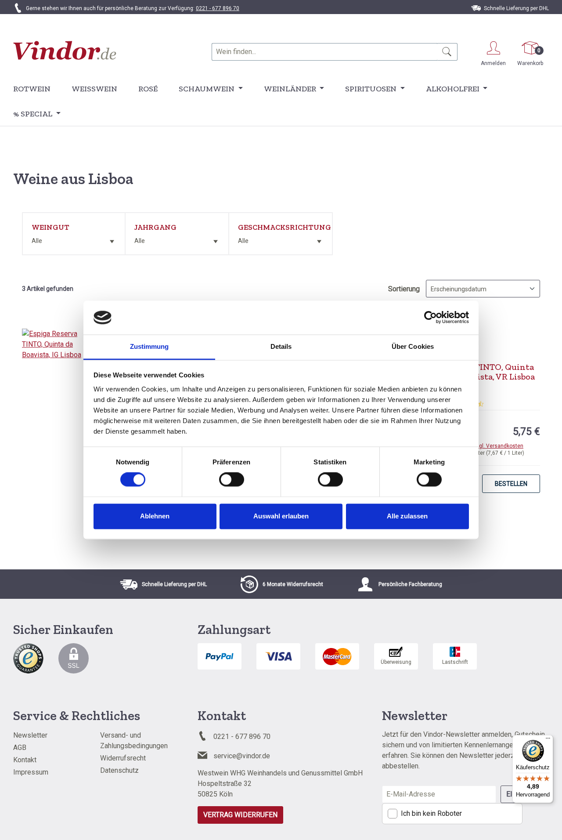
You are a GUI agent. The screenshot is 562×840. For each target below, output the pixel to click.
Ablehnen (154, 516)
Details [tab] (281, 346)
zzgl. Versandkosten (498, 446)
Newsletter (30, 735)
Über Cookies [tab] (413, 346)
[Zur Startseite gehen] (64, 50)
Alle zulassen (407, 516)
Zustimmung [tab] (149, 346)
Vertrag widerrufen (240, 815)
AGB (19, 747)
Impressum (30, 772)
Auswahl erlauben (281, 516)
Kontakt (24, 760)
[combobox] (324, 52)
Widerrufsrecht (123, 758)
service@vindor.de (241, 756)
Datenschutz (119, 770)
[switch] (231, 480)
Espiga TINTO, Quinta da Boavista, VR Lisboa (490, 371)
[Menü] (548, 740)
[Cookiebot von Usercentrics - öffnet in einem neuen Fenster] (430, 317)
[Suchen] (447, 52)
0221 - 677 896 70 (217, 8)
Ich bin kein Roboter (431, 813)
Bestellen (511, 483)
